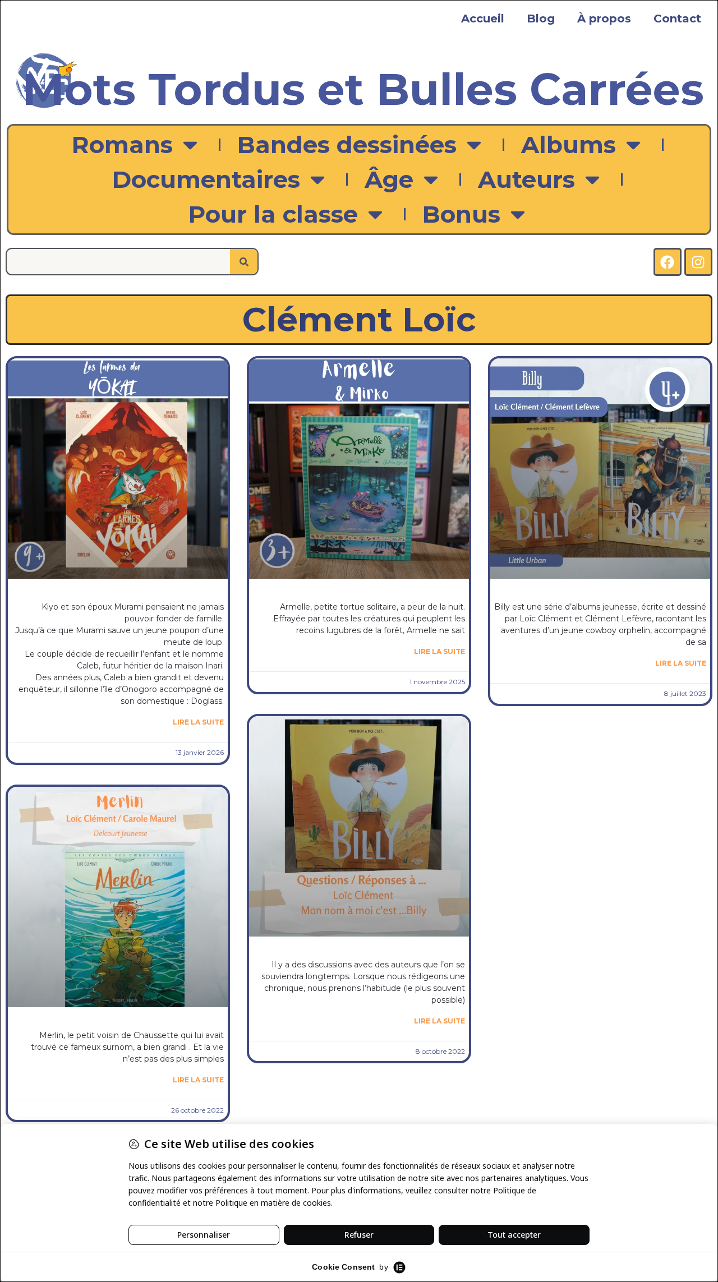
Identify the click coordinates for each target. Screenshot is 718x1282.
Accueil (482, 18)
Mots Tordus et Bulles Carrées (363, 89)
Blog (541, 18)
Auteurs (526, 179)
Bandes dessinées (347, 144)
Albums (568, 144)
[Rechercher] (243, 261)
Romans (122, 144)
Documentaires (206, 179)
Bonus (461, 214)
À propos (604, 18)
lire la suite (198, 722)
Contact (677, 18)
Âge (389, 179)
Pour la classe (273, 214)
